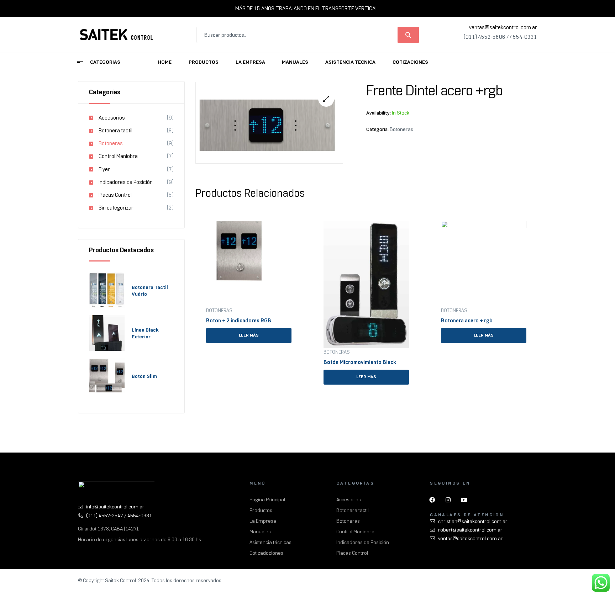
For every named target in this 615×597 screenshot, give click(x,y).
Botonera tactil (115, 130)
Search (408, 35)
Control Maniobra (118, 156)
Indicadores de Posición (126, 182)
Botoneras (401, 129)
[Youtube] (464, 500)
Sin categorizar (116, 208)
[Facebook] (432, 500)
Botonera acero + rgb (467, 320)
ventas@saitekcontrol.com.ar (503, 27)
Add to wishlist (288, 224)
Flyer (104, 169)
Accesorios (112, 118)
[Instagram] (448, 500)
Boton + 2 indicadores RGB (238, 320)
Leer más (249, 335)
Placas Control (115, 195)
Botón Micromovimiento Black (360, 362)
